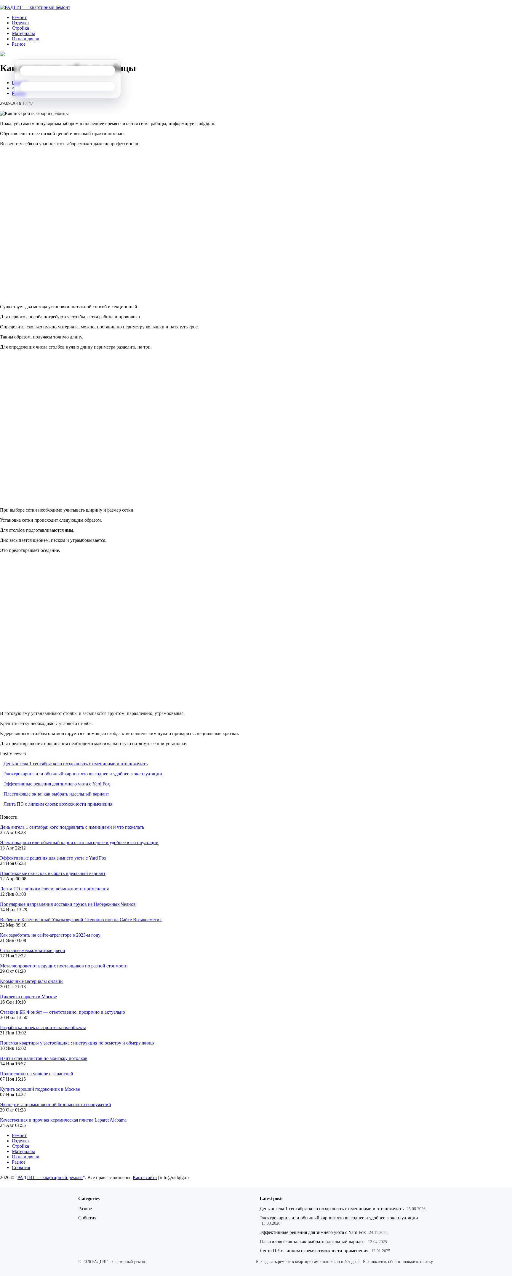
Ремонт (19, 17)
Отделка (20, 22)
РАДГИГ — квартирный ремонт (50, 1177)
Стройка (20, 28)
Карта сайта (145, 1177)
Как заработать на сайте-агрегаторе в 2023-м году (50, 935)
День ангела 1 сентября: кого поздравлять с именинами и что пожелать (76, 763)
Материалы (23, 33)
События (21, 1167)
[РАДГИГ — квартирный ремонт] (35, 7)
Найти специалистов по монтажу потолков (43, 1058)
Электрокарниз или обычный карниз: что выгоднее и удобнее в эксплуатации (83, 773)
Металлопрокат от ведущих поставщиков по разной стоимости (64, 965)
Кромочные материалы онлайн (31, 981)
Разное (18, 44)
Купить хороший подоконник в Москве (40, 1089)
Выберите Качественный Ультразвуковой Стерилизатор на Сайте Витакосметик (81, 919)
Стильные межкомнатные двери (32, 950)
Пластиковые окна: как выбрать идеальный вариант (56, 793)
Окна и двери (25, 38)
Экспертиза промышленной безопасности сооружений (55, 1104)
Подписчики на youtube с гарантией (36, 1073)
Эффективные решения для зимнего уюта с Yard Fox (57, 783)
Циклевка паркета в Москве (28, 996)
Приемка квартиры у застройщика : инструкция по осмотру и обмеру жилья (77, 1042)
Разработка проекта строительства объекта (43, 1027)
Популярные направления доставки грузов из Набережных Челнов (68, 904)
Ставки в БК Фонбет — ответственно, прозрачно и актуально (62, 1012)
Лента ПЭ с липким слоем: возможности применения (58, 804)
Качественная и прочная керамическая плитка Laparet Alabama (63, 1119)
